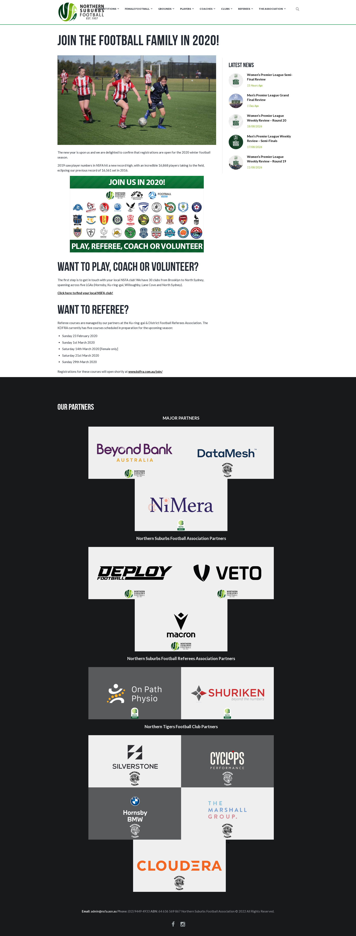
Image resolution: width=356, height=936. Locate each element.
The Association (271, 8)
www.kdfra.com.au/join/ (145, 371)
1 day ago (253, 106)
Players (185, 8)
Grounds (164, 8)
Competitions (105, 8)
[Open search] (297, 9)
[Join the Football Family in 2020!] (136, 100)
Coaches (206, 8)
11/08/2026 (254, 167)
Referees (244, 8)
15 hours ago (255, 85)
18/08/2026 (254, 126)
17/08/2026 (254, 147)
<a (227, 842)
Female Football (137, 8)
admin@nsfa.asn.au (104, 911)
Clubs (225, 8)
